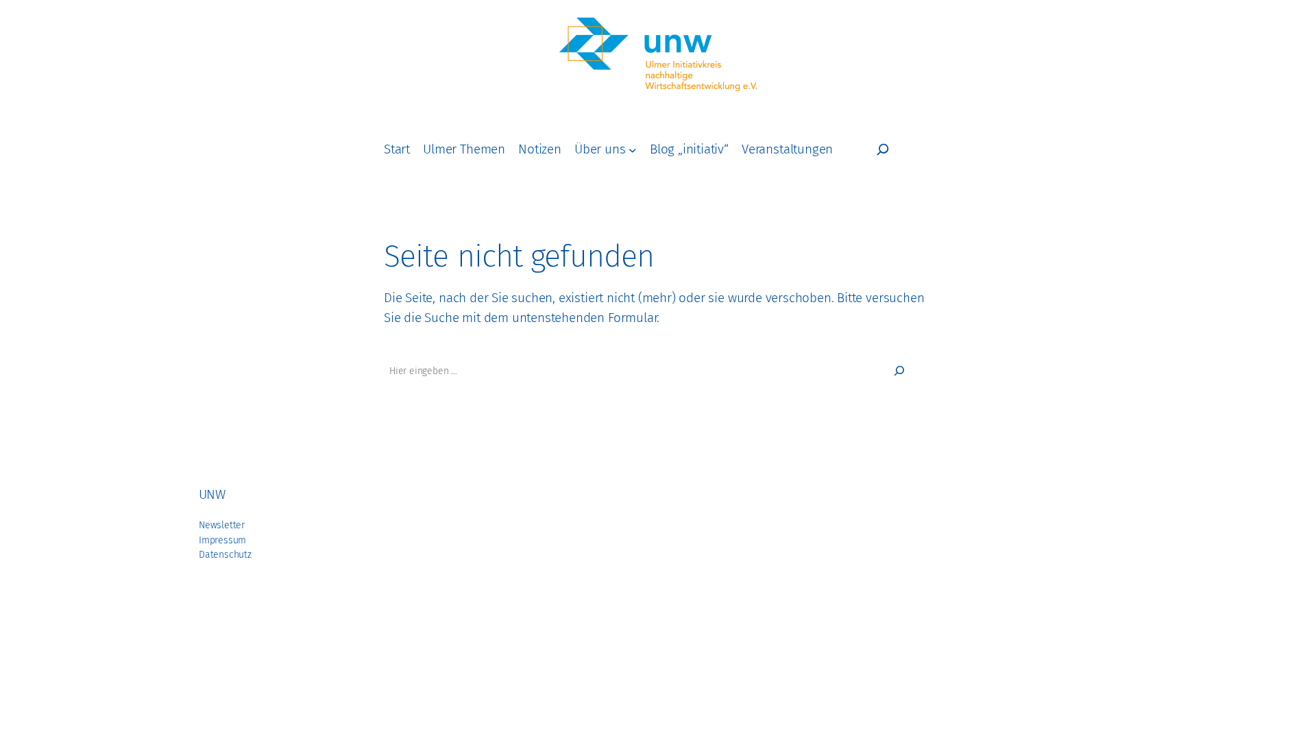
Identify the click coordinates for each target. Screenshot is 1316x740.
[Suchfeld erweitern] (883, 149)
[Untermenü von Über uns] (633, 149)
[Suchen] (899, 371)
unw (212, 494)
